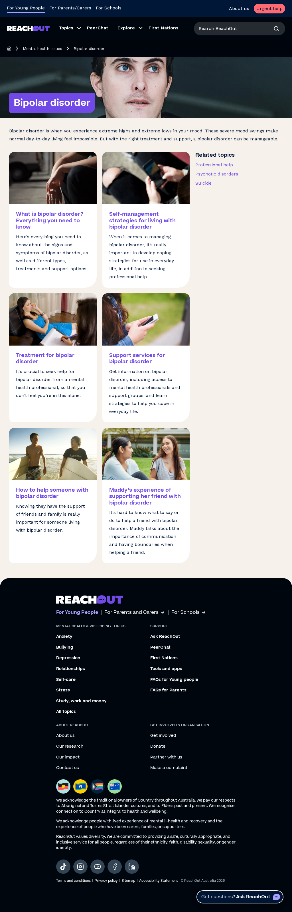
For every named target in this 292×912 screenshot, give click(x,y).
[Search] (276, 28)
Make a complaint (168, 768)
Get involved (163, 736)
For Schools (108, 8)
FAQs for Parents (168, 690)
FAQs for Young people (174, 680)
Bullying (64, 647)
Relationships (70, 669)
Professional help (214, 165)
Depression (68, 658)
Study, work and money (81, 701)
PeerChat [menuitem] (97, 28)
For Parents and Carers (131, 613)
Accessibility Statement (158, 880)
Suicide (203, 183)
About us (239, 8)
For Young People (26, 8)
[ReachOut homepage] (9, 48)
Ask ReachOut (165, 636)
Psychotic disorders (216, 174)
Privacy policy (106, 880)
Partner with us (166, 757)
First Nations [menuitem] (164, 28)
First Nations (164, 658)
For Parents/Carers (70, 8)
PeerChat (160, 647)
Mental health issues (42, 48)
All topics (66, 712)
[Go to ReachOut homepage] (28, 28)
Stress (63, 690)
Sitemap (128, 880)
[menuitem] (68, 28)
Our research (69, 746)
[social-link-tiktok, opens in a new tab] (63, 866)
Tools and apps (166, 669)
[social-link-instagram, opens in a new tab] (80, 866)
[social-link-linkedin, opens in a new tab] (132, 866)
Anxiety (64, 636)
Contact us (67, 768)
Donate (157, 746)
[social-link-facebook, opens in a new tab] (115, 866)
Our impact (68, 757)
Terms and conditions (73, 880)
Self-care (66, 680)
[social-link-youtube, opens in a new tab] (97, 866)
